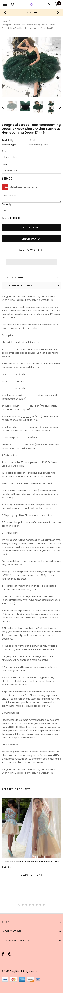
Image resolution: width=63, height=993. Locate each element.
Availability (7, 140)
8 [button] (44, 905)
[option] (31, 12)
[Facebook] (3, 954)
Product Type (9, 144)
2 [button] (23, 905)
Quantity (7, 204)
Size (4, 151)
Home (5, 21)
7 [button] (40, 905)
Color (5, 164)
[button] (31, 261)
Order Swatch (31, 239)
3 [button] (26, 905)
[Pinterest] (9, 954)
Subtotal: (6, 218)
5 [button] (33, 905)
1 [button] (19, 905)
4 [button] (30, 905)
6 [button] (37, 905)
